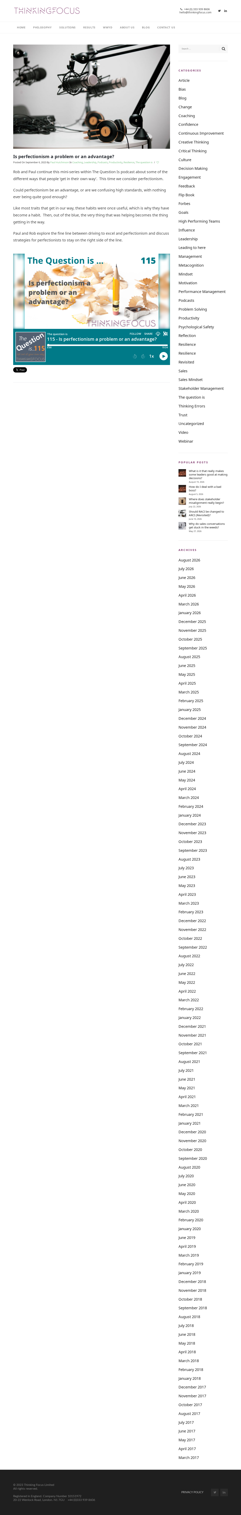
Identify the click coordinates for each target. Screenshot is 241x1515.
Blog (182, 98)
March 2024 (188, 797)
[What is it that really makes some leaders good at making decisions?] (182, 473)
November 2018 (192, 1290)
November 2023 (192, 832)
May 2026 (186, 586)
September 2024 (192, 744)
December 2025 (192, 621)
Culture (184, 159)
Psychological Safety (196, 326)
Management (190, 256)
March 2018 (188, 1360)
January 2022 (189, 1017)
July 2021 (186, 1070)
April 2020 (187, 1202)
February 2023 (190, 911)
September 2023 (192, 850)
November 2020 (192, 1140)
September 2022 (192, 947)
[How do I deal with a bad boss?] (182, 488)
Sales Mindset (190, 379)
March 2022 (188, 999)
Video (183, 432)
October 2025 (190, 639)
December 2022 (192, 920)
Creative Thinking (193, 142)
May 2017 (186, 1439)
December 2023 (192, 823)
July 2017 (186, 1422)
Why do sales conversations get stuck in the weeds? (207, 525)
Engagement (189, 177)
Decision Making (192, 168)
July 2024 (186, 762)
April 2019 (187, 1246)
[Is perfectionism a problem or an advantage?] (91, 96)
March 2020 (188, 1211)
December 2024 (192, 718)
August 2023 (189, 859)
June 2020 (186, 1184)
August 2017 (189, 1413)
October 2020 (190, 1149)
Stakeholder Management (201, 388)
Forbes (184, 203)
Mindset (185, 274)
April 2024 (187, 788)
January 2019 (189, 1272)
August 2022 (189, 955)
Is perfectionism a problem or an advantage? (63, 156)
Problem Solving (192, 309)
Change (185, 106)
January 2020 (189, 1228)
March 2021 (188, 1105)
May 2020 (186, 1193)
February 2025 (190, 700)
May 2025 (186, 674)
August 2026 (189, 560)
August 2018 (189, 1316)
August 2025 (189, 656)
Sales (183, 370)
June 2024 (186, 771)
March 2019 (188, 1255)
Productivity (115, 162)
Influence (186, 230)
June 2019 (186, 1237)
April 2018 (187, 1351)
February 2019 (190, 1263)
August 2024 (189, 753)
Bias (182, 89)
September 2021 (192, 1052)
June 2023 (186, 876)
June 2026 (186, 577)
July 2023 (186, 867)
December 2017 (192, 1387)
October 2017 (190, 1404)
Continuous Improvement (201, 133)
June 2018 (186, 1334)
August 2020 (189, 1167)
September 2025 (192, 648)
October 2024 (190, 736)
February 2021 (190, 1114)
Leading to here (192, 247)
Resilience (129, 162)
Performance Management (202, 291)
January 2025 (189, 709)
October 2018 (190, 1299)
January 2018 (189, 1378)
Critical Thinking (192, 150)
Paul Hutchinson (59, 162)
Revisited (186, 362)
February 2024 (190, 806)
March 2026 (188, 604)
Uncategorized (191, 423)
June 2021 (186, 1079)
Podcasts (103, 162)
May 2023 (186, 885)
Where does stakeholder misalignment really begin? (206, 500)
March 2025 (188, 692)
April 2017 (187, 1448)
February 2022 (190, 1008)
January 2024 (189, 815)
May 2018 (186, 1343)
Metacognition (191, 265)
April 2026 (187, 595)
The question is (144, 162)
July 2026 (186, 568)
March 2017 (188, 1457)
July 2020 (186, 1175)
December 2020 (192, 1131)
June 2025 (186, 665)
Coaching (77, 162)
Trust (182, 414)
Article (184, 80)
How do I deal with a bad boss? (205, 488)
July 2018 (186, 1325)
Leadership (90, 162)
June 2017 (186, 1431)
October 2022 (190, 938)
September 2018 (192, 1307)
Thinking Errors (191, 406)
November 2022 (192, 929)
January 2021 (189, 1123)
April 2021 (187, 1096)
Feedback (186, 186)
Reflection (187, 335)
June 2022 (186, 973)
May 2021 (186, 1087)
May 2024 (186, 780)
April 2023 (187, 894)
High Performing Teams (199, 221)
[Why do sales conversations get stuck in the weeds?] (182, 526)
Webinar (185, 441)
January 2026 (189, 612)
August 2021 (189, 1061)
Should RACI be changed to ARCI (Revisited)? (206, 513)
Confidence (188, 124)
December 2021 (192, 1026)
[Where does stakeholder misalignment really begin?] (182, 501)
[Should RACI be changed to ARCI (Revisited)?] (182, 513)
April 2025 (187, 683)
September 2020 (192, 1158)
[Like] (157, 162)
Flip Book (186, 194)
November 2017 (192, 1395)
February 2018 (190, 1369)
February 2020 (190, 1219)
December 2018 (192, 1281)
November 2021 (192, 1035)
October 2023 (190, 841)
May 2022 (186, 982)
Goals (183, 212)
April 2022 (187, 991)
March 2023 (188, 903)
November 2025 (192, 630)
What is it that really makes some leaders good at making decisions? (208, 474)
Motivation (187, 282)
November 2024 (192, 727)
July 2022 (186, 964)
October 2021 (190, 1043)
